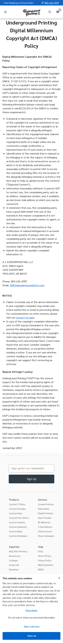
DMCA (41, 569)
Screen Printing (45, 504)
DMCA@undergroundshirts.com (27, 285)
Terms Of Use (44, 555)
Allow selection (31, 626)
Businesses (15, 555)
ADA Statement (45, 564)
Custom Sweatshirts (19, 526)
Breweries (14, 569)
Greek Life (14, 564)
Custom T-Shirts (17, 504)
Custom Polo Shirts (19, 517)
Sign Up (31, 479)
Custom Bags (15, 531)
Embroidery (43, 508)
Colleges (13, 560)
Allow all (31, 635)
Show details (31, 610)
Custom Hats (15, 513)
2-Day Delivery (45, 526)
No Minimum (44, 522)
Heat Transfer (45, 517)
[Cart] (57, 12)
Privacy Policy (44, 560)
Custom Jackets (17, 522)
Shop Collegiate (46, 535)
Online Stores (45, 531)
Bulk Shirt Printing (18, 551)
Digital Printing (45, 513)
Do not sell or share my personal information (31, 617)
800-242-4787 (52, 2)
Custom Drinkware (18, 535)
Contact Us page (25, 317)
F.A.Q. (40, 551)
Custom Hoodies (17, 508)
